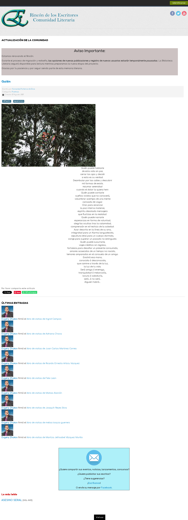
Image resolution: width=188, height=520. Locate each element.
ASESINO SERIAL (12, 500)
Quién (6, 81)
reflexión (7, 101)
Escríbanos (94, 483)
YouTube (184, 13)
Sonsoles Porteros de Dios (23, 89)
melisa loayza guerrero (58, 423)
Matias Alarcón (54, 393)
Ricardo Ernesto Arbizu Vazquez (63, 363)
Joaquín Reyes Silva (56, 408)
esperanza (19, 101)
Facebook (172, 13)
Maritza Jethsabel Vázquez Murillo (64, 437)
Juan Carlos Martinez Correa (61, 348)
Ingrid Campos (53, 319)
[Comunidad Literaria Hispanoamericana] (40, 18)
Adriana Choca (54, 334)
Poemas (15, 92)
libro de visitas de (36, 319)
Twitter (178, 13)
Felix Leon (51, 378)
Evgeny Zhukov (9, 319)
